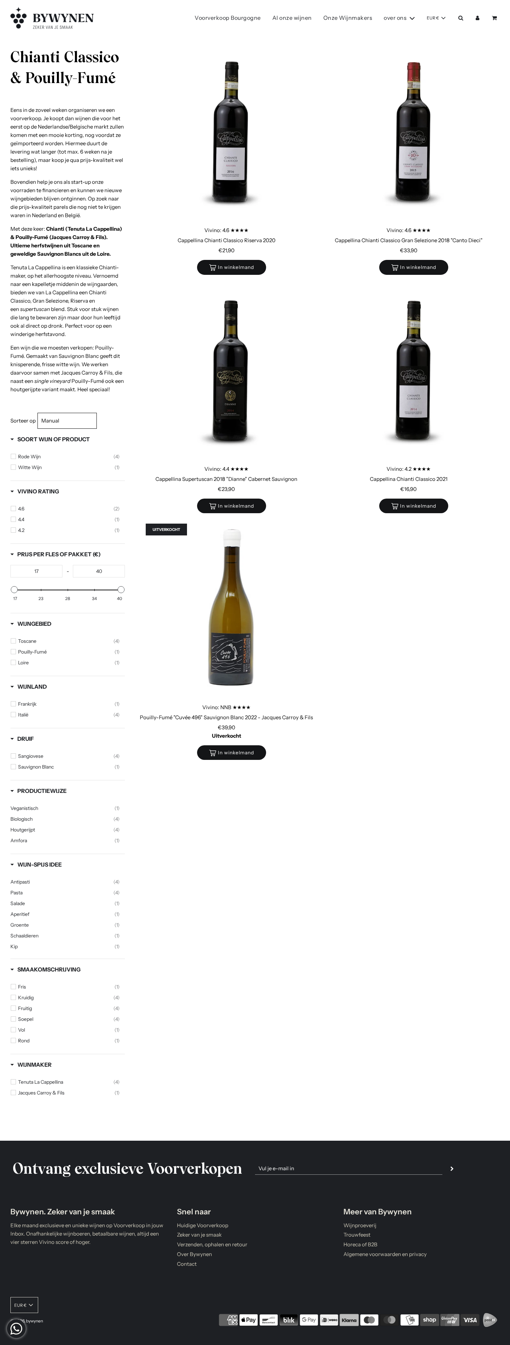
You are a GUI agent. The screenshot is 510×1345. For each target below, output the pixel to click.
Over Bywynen (194, 1254)
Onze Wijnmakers (348, 17)
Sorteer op (23, 420)
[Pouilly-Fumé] (231, 611)
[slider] (14, 589)
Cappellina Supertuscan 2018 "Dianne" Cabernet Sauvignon (226, 479)
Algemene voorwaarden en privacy (385, 1254)
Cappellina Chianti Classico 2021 (409, 479)
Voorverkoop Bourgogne (228, 17)
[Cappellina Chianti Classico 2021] (414, 372)
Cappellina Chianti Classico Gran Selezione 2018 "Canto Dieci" (409, 240)
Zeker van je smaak (199, 1234)
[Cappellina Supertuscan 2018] (231, 372)
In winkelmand (236, 267)
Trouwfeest (357, 1234)
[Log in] (477, 18)
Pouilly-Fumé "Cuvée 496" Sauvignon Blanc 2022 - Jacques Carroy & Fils (226, 717)
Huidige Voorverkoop (202, 1225)
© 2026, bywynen (26, 1320)
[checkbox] (69, 456)
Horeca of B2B (360, 1244)
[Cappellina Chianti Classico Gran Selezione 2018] (414, 134)
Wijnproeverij (359, 1225)
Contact (187, 1264)
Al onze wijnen (292, 17)
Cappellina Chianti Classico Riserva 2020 (226, 240)
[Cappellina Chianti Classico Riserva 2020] (231, 134)
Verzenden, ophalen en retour (212, 1244)
